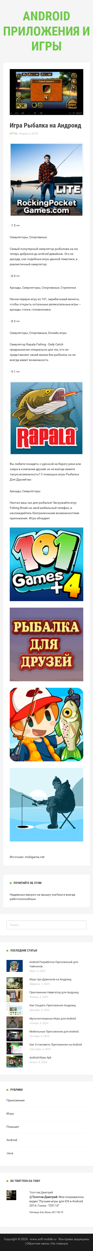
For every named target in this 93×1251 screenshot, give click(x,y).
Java (9, 1153)
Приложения (15, 1100)
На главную (59, 1243)
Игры (13, 133)
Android (11, 1140)
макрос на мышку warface (44, 894)
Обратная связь (37, 1243)
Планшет (12, 1126)
